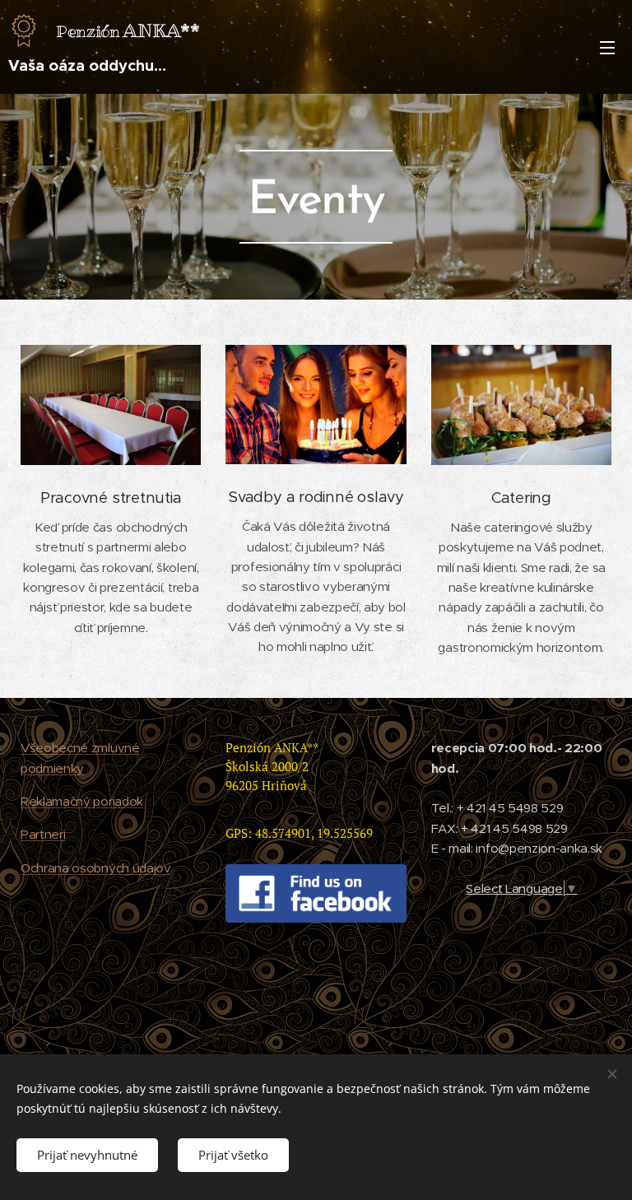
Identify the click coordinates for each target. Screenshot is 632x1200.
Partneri (43, 834)
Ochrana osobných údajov (96, 868)
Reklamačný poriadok (82, 801)
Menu (607, 46)
